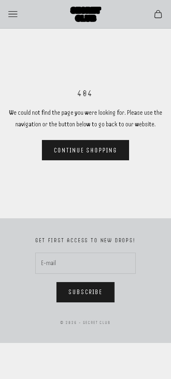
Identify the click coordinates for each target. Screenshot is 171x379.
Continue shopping (85, 150)
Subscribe (85, 292)
